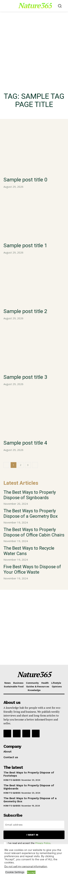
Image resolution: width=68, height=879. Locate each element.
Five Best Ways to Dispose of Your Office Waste (32, 569)
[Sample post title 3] (34, 348)
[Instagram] (17, 733)
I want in (32, 835)
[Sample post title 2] (34, 282)
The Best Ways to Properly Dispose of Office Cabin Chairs (33, 532)
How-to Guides (11, 780)
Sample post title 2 (25, 311)
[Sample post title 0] (34, 150)
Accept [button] (31, 872)
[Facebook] (7, 733)
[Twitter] (26, 733)
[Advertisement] (34, 47)
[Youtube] (36, 733)
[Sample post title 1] (34, 216)
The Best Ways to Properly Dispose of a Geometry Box (30, 513)
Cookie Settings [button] (14, 872)
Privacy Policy (42, 843)
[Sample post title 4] (34, 414)
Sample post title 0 (25, 180)
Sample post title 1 (25, 245)
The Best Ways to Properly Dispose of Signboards (29, 495)
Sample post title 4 (25, 443)
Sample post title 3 (25, 377)
